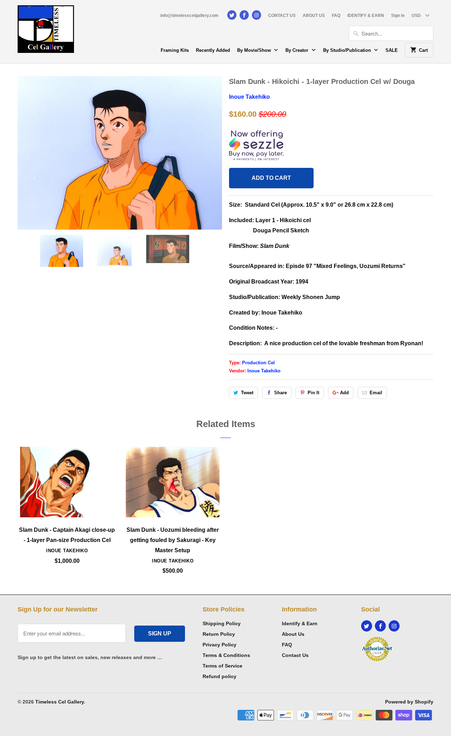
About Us (293, 634)
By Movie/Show (254, 50)
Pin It (313, 392)
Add (344, 392)
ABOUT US (314, 15)
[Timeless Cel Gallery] (46, 31)
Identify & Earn (299, 623)
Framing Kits (175, 50)
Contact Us (295, 655)
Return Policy (219, 634)
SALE (391, 50)
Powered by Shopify (409, 702)
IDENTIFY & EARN (365, 15)
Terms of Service (222, 666)
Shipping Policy (222, 623)
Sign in (397, 15)
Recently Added (213, 50)
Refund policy (219, 676)
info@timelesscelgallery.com (189, 15)
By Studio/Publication (347, 50)
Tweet (247, 392)
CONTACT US (282, 15)
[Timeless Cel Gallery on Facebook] (244, 15)
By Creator (297, 50)
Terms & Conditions (226, 655)
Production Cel (258, 362)
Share (280, 392)
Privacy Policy (219, 644)
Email (376, 392)
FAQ (336, 15)
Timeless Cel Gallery (59, 702)
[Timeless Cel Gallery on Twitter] (231, 15)
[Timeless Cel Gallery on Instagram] (256, 15)
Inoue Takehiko (249, 97)
